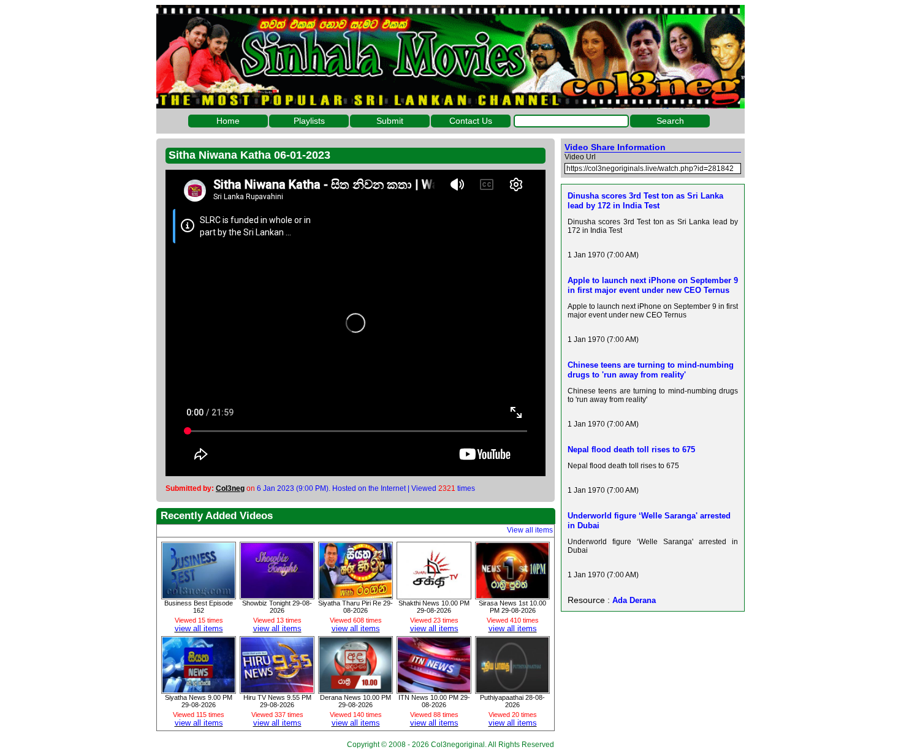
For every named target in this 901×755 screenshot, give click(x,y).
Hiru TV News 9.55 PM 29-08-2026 (277, 701)
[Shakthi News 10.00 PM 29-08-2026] (434, 595)
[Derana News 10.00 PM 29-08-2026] (355, 689)
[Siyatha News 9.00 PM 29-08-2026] (198, 689)
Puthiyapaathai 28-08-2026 (512, 701)
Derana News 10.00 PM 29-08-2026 (355, 701)
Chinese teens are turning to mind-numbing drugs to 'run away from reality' (651, 369)
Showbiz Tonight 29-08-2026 (277, 606)
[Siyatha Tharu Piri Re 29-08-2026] (355, 595)
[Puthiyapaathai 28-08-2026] (512, 689)
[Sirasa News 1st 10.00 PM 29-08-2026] (512, 595)
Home (228, 121)
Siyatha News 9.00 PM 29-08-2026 (198, 701)
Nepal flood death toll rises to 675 (631, 449)
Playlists (309, 121)
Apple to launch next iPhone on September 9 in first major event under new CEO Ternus (653, 285)
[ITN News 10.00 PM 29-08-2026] (434, 689)
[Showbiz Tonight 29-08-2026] (277, 595)
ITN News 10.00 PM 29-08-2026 (434, 701)
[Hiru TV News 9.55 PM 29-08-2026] (277, 689)
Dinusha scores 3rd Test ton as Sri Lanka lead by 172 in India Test (645, 200)
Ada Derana (634, 600)
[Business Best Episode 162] (198, 595)
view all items (199, 628)
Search (670, 121)
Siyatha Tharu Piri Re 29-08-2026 (355, 606)
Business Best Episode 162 (198, 606)
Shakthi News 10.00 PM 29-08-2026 (434, 606)
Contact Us (470, 121)
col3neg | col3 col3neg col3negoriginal (450, 56)
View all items (530, 530)
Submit (389, 121)
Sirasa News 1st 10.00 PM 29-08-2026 (512, 606)
